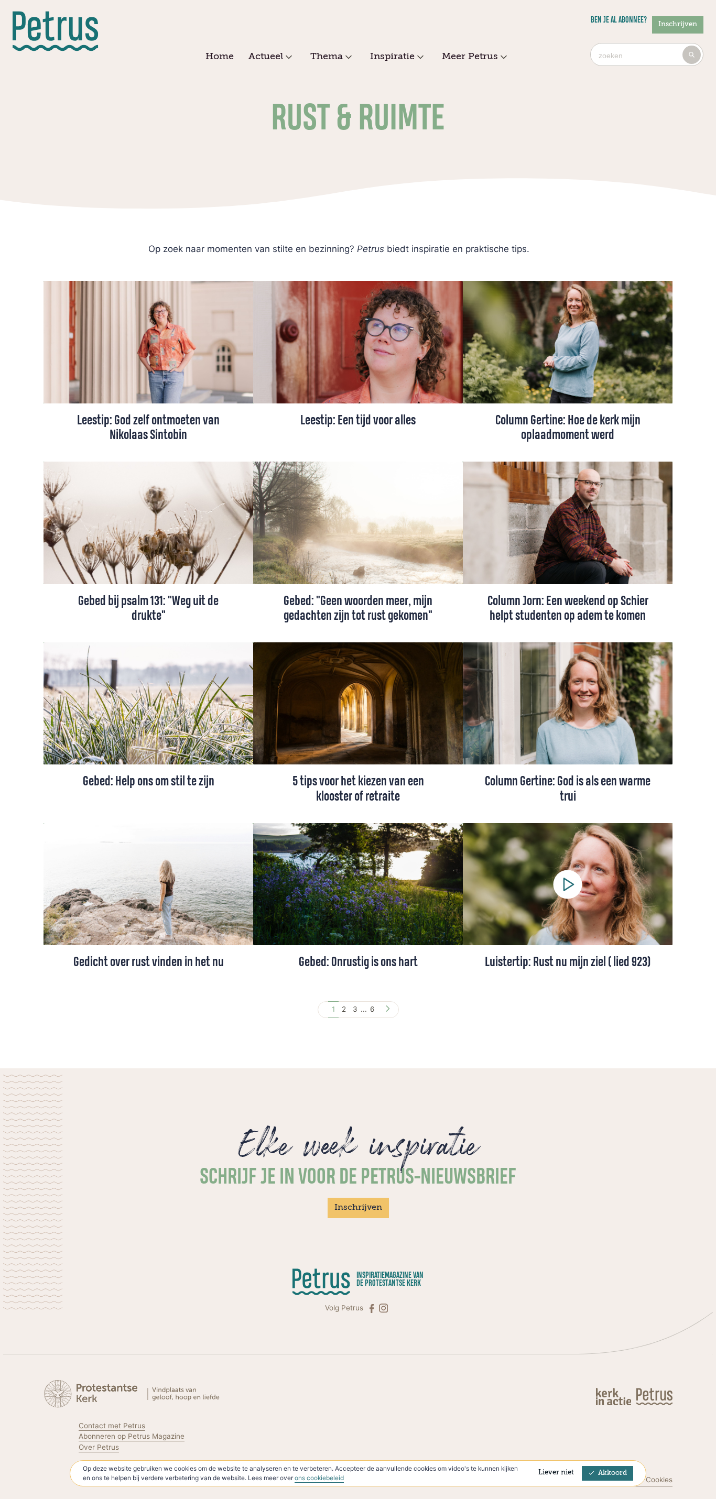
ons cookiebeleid (319, 1478)
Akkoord (612, 1473)
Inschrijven (677, 24)
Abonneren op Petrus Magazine (132, 1436)
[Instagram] (383, 1308)
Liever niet (556, 1472)
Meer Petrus (470, 56)
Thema (326, 56)
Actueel (265, 56)
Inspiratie (392, 56)
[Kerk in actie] (614, 1396)
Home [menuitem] (219, 56)
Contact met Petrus (112, 1425)
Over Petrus (99, 1447)
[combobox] (646, 54)
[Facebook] (373, 1308)
